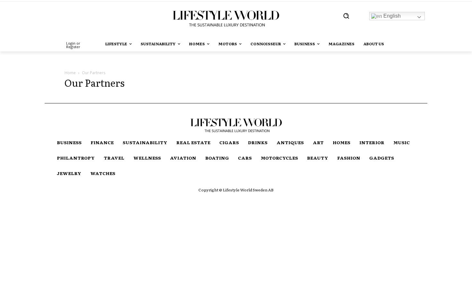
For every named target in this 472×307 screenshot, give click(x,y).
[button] (346, 15)
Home (70, 72)
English (391, 16)
